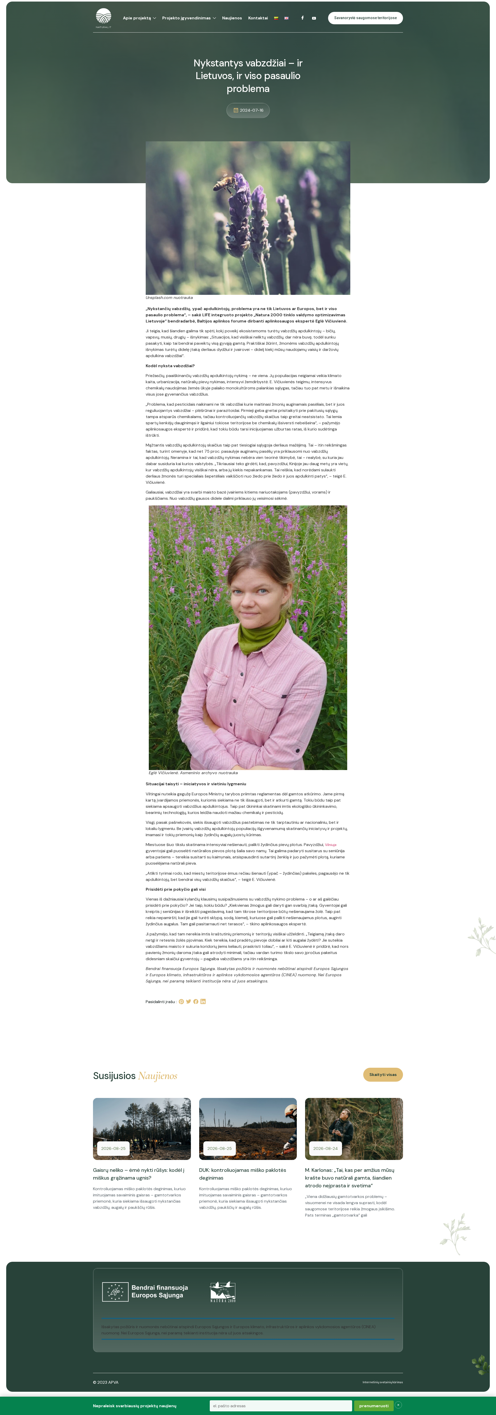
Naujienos (232, 18)
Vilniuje (331, 844)
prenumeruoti (374, 1406)
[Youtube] (314, 18)
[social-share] (181, 1001)
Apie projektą (137, 18)
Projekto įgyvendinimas (186, 18)
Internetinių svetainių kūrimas (383, 1382)
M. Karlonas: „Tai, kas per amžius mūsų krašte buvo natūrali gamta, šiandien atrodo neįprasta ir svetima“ (349, 1178)
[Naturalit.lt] (103, 18)
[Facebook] (303, 18)
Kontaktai (258, 18)
